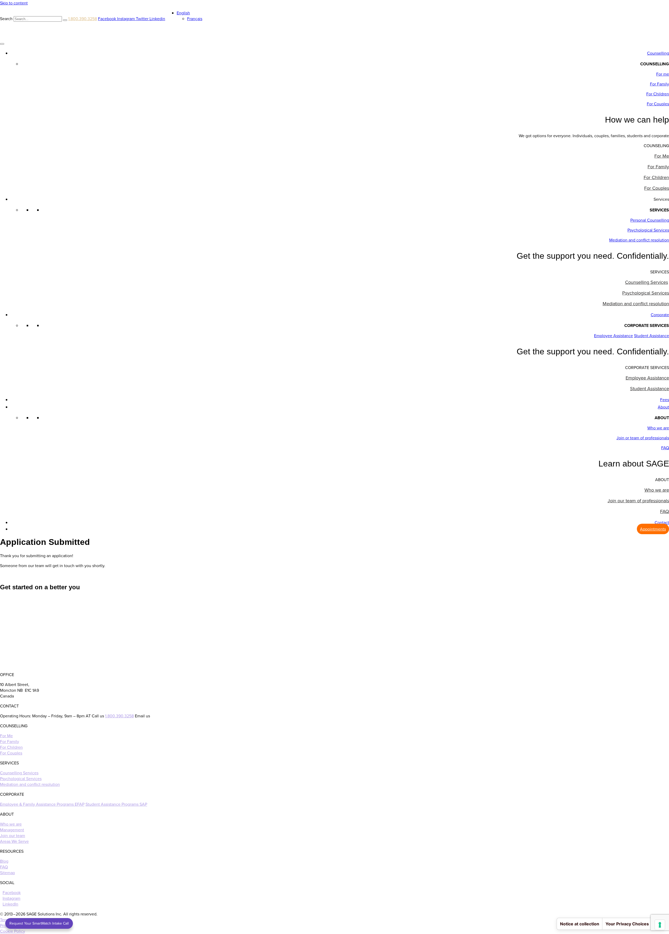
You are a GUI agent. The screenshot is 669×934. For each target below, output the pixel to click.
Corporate (660, 315)
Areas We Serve (14, 841)
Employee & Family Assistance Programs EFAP (42, 804)
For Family (659, 84)
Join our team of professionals (638, 500)
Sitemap (7, 872)
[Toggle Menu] (2, 44)
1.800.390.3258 (82, 18)
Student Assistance (651, 335)
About (663, 407)
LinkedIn (10, 904)
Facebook (12, 892)
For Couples (658, 104)
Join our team (12, 835)
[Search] (65, 20)
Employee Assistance (613, 335)
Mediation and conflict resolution (639, 240)
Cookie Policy (12, 931)
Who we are (658, 428)
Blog (4, 861)
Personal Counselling (649, 220)
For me (662, 74)
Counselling (658, 53)
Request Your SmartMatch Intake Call (39, 923)
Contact (662, 522)
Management (12, 830)
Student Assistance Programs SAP (116, 804)
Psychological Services (648, 230)
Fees (664, 399)
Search (6, 18)
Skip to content (14, 3)
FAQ (665, 448)
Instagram (11, 898)
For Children (657, 94)
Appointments (653, 529)
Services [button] (661, 199)
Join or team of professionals (642, 438)
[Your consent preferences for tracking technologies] (660, 925)
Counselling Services (646, 282)
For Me (661, 156)
